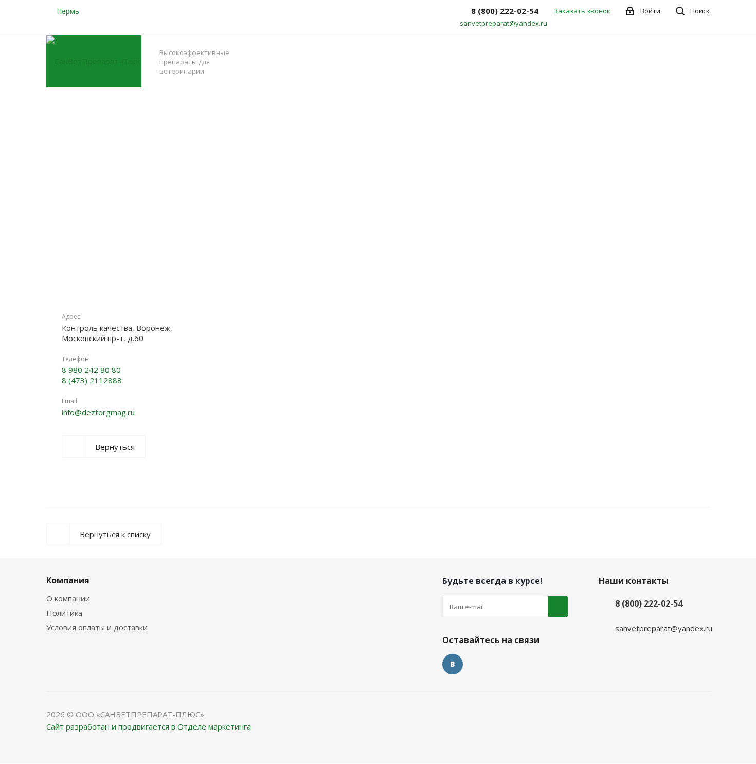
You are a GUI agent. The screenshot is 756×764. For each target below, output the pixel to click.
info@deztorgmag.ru (98, 412)
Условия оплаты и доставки (97, 627)
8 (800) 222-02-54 (648, 603)
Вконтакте (452, 664)
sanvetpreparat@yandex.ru (503, 23)
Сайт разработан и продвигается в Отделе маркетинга (148, 726)
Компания (67, 580)
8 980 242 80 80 (91, 370)
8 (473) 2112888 (92, 380)
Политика (64, 613)
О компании (68, 598)
